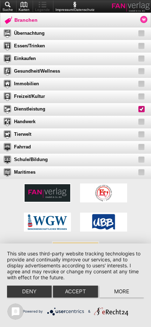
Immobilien (26, 83)
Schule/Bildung (31, 159)
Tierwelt (22, 134)
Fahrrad (22, 146)
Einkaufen (25, 58)
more (121, 291)
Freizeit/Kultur (29, 96)
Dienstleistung (29, 109)
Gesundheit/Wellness (37, 71)
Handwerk (24, 121)
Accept (75, 291)
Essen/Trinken (29, 45)
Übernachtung (29, 33)
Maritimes (24, 172)
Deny (29, 291)
